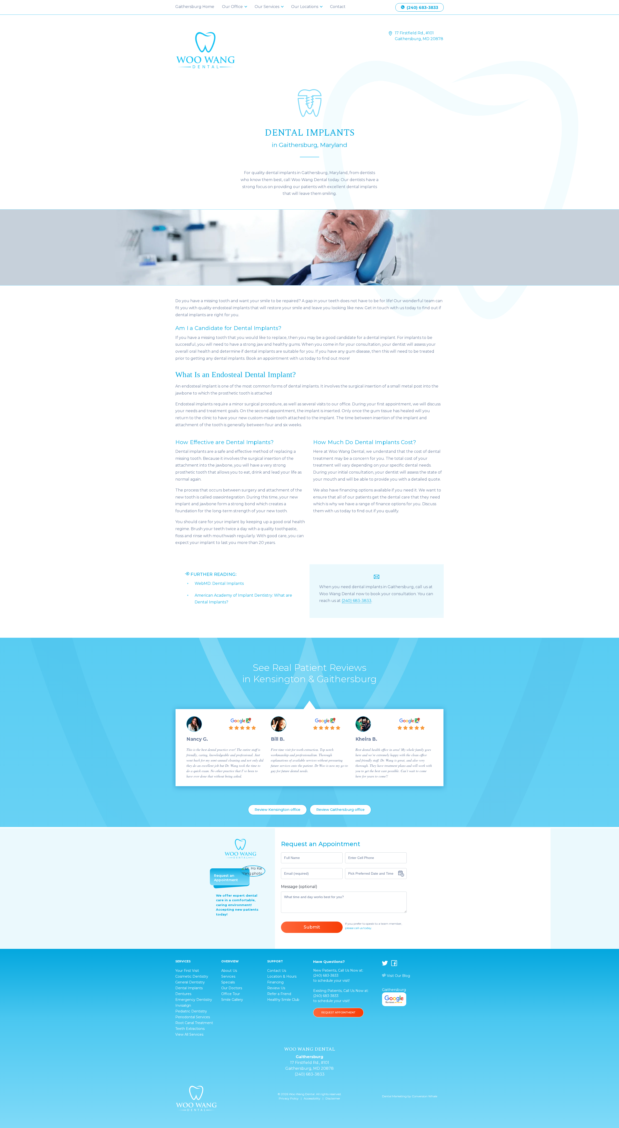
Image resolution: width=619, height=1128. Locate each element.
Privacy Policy (289, 1098)
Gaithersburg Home (194, 6)
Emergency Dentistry (193, 1000)
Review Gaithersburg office (340, 809)
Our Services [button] (267, 6)
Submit (312, 927)
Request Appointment (338, 1012)
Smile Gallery (232, 1000)
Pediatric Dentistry (191, 1011)
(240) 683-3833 (421, 7)
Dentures (183, 994)
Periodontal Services (192, 1017)
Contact (338, 6)
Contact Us (276, 971)
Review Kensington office (277, 809)
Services (228, 976)
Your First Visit (187, 971)
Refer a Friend (279, 994)
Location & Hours (281, 976)
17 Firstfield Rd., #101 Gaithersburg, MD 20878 (419, 36)
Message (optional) (299, 886)
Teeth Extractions (190, 1029)
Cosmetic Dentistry (191, 976)
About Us (229, 971)
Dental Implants (189, 988)
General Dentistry (190, 982)
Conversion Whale (424, 1096)
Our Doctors (231, 988)
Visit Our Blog (398, 976)
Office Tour (230, 994)
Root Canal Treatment (194, 1023)
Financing (275, 982)
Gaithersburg (394, 989)
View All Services (189, 1034)
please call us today (358, 928)
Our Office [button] (233, 6)
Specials (228, 982)
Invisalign (183, 1005)
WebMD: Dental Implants (219, 583)
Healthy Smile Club (283, 1000)
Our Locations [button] (305, 6)
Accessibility (312, 1098)
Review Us (276, 988)
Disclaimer (332, 1098)
